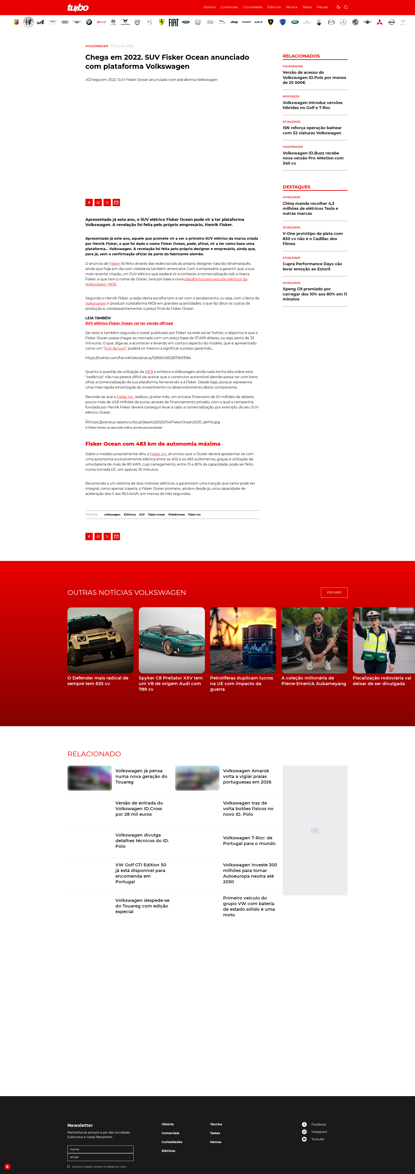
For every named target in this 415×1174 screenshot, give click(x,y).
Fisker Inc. (125, 397)
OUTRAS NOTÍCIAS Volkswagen (126, 592)
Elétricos (274, 7)
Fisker (114, 264)
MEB (149, 372)
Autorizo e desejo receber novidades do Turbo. (99, 1166)
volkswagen (112, 514)
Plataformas (176, 514)
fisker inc (194, 514)
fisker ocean (156, 514)
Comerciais (229, 7)
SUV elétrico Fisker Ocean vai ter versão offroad (129, 323)
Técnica (291, 7)
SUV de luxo (114, 348)
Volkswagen (96, 46)
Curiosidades (252, 7)
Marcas (322, 7)
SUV (142, 514)
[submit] (130, 1157)
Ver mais (334, 592)
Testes (307, 7)
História (209, 7)
